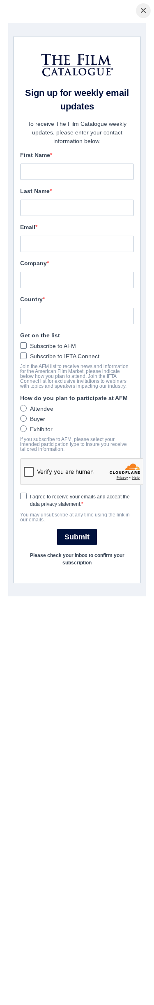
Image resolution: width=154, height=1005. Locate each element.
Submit (77, 537)
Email (27, 227)
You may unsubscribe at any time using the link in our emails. (75, 517)
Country (31, 299)
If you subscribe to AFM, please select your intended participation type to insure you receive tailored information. (73, 444)
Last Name (35, 191)
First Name (35, 155)
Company (33, 263)
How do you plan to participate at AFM (74, 398)
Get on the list (40, 335)
